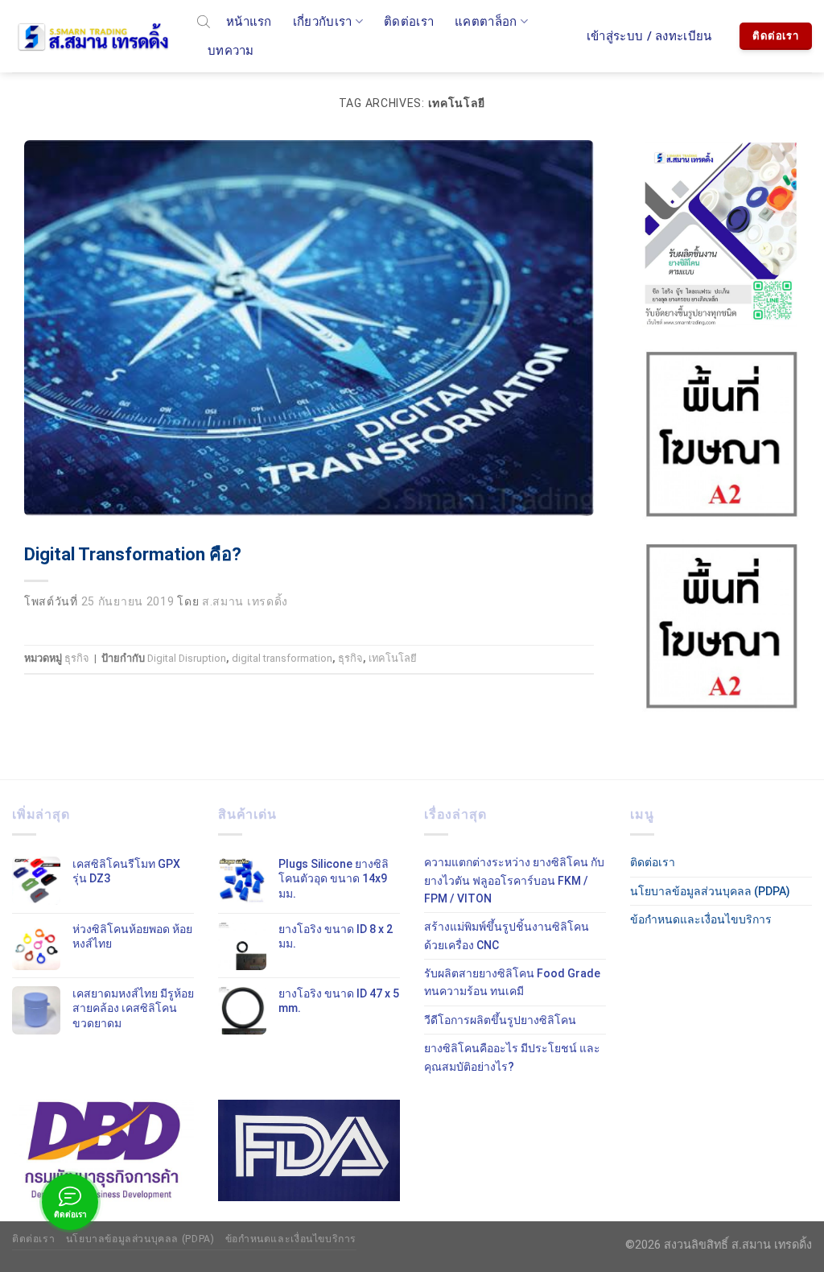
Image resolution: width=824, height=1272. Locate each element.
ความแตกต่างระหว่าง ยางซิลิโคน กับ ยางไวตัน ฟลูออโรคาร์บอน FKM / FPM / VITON (514, 880)
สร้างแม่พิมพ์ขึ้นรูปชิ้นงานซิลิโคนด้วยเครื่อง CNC (506, 935)
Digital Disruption (186, 658)
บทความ (231, 50)
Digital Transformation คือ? (132, 554)
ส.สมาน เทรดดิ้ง (245, 601)
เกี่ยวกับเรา (322, 21)
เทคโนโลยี (393, 658)
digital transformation (282, 658)
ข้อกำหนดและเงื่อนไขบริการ (701, 919)
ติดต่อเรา (409, 21)
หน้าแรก (249, 21)
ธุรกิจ (76, 658)
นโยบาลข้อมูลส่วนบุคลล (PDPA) (710, 891)
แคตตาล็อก (486, 21)
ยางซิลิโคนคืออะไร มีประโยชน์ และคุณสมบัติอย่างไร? (512, 1057)
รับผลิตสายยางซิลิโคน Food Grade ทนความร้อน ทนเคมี (512, 982)
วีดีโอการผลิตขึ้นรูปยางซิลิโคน (500, 1020)
